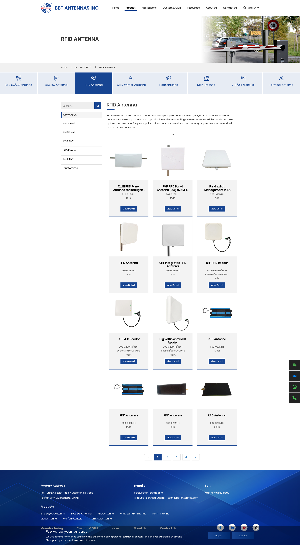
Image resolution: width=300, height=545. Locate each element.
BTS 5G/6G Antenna (53, 513)
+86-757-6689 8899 (217, 493)
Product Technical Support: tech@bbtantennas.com (166, 498)
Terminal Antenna (101, 518)
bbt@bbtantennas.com (148, 493)
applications (149, 8)
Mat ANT (68, 159)
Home (116, 8)
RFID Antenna (107, 67)
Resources (193, 8)
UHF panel (69, 132)
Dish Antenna (49, 518)
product (130, 8)
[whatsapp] (294, 387)
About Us (211, 8)
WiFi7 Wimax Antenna (133, 513)
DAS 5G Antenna (81, 513)
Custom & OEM (172, 8)
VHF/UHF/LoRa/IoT (73, 518)
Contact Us (230, 8)
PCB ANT (68, 141)
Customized (70, 168)
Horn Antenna (160, 513)
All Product (83, 67)
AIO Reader (70, 150)
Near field (69, 123)
